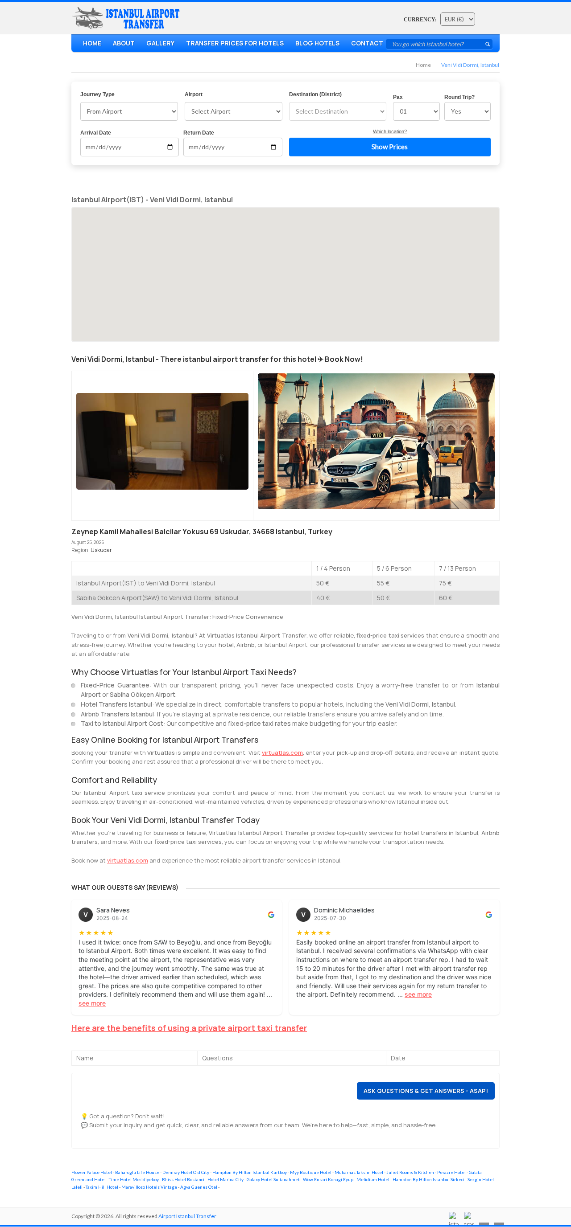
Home (92, 43)
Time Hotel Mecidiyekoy (134, 1179)
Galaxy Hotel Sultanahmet (273, 1179)
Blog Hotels (317, 43)
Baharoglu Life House (137, 1172)
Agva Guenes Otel (198, 1187)
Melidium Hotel (372, 1179)
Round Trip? (459, 97)
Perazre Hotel (451, 1172)
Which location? (390, 131)
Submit (487, 44)
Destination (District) (315, 94)
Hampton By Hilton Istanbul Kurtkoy (249, 1172)
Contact (367, 43)
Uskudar (101, 550)
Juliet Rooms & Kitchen (410, 1172)
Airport (194, 94)
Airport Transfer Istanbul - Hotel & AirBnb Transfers (127, 18)
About (124, 43)
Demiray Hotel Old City (185, 1172)
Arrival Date (95, 133)
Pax (398, 97)
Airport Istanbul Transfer (187, 1216)
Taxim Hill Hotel (102, 1187)
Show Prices (390, 147)
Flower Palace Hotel (91, 1172)
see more (92, 1003)
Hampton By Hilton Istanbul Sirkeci (428, 1179)
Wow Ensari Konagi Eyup (328, 1179)
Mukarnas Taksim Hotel (359, 1172)
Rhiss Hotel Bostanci (183, 1179)
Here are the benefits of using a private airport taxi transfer (189, 1027)
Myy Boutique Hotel (310, 1172)
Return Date (198, 133)
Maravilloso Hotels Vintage (149, 1187)
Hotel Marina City (225, 1179)
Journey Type (97, 94)
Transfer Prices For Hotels (235, 43)
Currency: (420, 19)
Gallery (160, 43)
